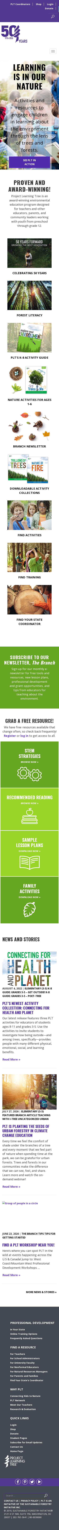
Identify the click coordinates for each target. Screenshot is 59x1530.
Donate (49, 8)
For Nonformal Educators (24, 1367)
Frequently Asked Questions (26, 1338)
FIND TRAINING (29, 577)
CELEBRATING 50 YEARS (29, 273)
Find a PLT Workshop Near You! (28, 1245)
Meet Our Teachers (21, 1404)
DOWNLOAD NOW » (29, 851)
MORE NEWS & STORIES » (41, 1292)
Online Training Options (23, 1333)
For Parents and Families (24, 1375)
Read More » (11, 1059)
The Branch (30, 1233)
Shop (38, 4)
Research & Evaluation (23, 1409)
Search (49, 1496)
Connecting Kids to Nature (25, 1396)
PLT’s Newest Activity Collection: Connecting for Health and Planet (25, 1007)
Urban (44, 1119)
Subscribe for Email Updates (26, 1442)
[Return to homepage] (14, 33)
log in (24, 736)
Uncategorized (28, 1119)
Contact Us (16, 1446)
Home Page (16, 1451)
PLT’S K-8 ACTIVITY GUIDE (29, 357)
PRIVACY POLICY (29, 1500)
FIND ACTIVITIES (30, 535)
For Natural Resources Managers (29, 1371)
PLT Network (17, 1400)
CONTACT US (11, 1500)
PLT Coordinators (20, 4)
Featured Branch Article (19, 1115)
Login (50, 4)
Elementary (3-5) (36, 988)
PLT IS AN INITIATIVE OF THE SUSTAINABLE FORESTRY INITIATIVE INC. (28, 1504)
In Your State (17, 1329)
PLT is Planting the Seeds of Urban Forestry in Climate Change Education (25, 1130)
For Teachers (17, 1353)
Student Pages (18, 1438)
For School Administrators (25, 1358)
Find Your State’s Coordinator (26, 1380)
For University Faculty (22, 1362)
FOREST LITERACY (29, 315)
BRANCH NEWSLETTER (29, 446)
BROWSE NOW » (29, 761)
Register (10, 736)
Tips (41, 1233)
